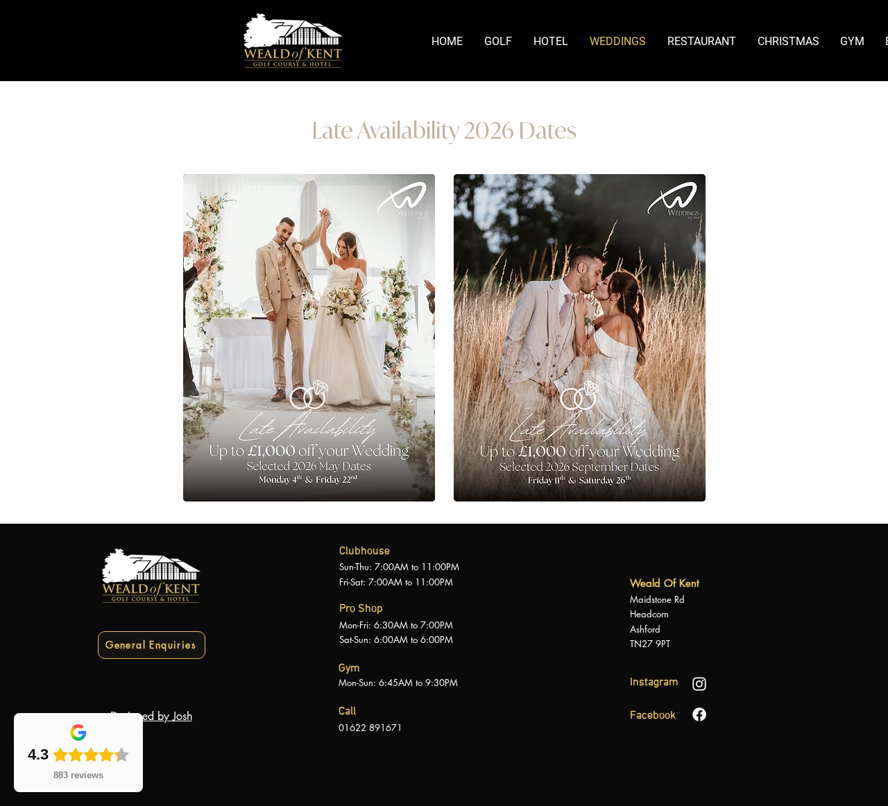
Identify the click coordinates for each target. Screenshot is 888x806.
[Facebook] (699, 714)
